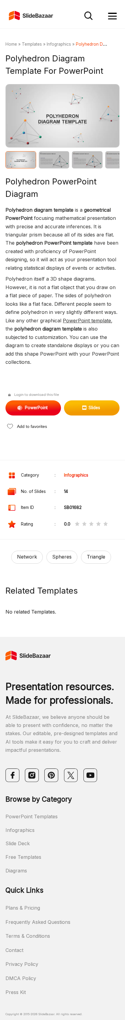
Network (27, 557)
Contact (14, 950)
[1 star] (77, 524)
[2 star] (84, 524)
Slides (94, 407)
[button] (33, 116)
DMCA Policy (20, 978)
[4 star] (98, 524)
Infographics (59, 44)
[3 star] (91, 524)
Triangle (96, 557)
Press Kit (15, 992)
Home (11, 44)
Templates (32, 44)
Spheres (62, 557)
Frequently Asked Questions (37, 922)
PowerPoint (36, 407)
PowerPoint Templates (31, 816)
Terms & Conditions (27, 936)
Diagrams (16, 871)
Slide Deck (17, 843)
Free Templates (23, 857)
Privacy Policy (21, 964)
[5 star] (105, 524)
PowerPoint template (87, 321)
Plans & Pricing (22, 908)
